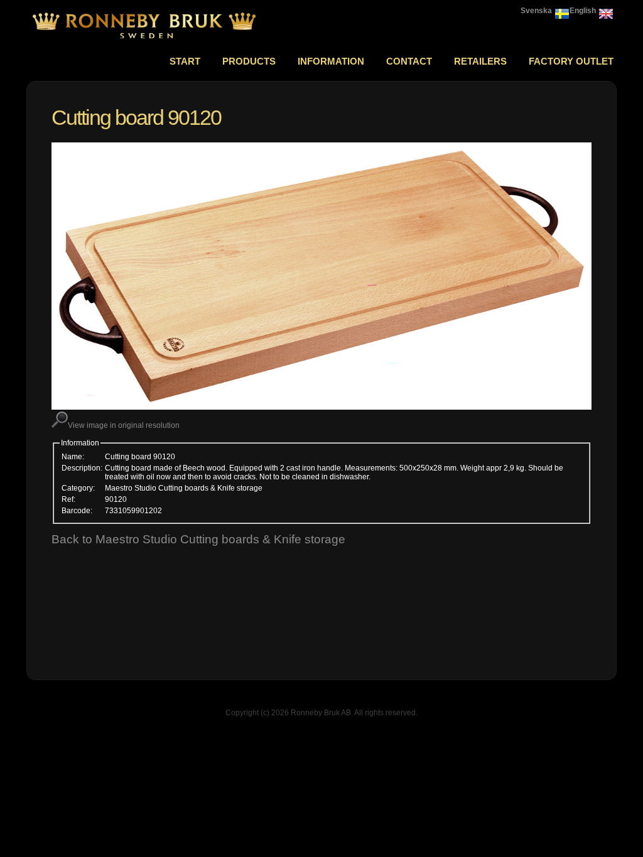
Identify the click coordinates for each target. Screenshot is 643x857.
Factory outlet (571, 61)
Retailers (480, 61)
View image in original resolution (124, 425)
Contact (409, 61)
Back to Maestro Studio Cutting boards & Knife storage (198, 539)
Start (185, 61)
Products (249, 61)
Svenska (536, 10)
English (583, 10)
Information (331, 61)
